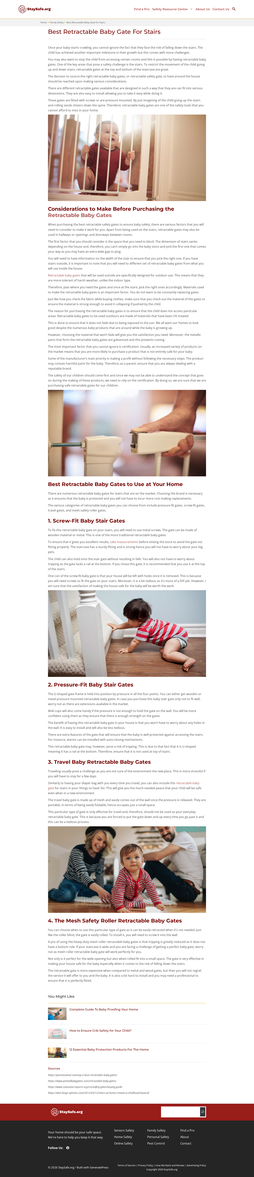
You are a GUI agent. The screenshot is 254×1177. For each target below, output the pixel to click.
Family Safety (57, 22)
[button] (235, 9)
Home (44, 22)
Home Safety (123, 1137)
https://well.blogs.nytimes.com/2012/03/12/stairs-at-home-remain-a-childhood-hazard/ (98, 1093)
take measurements (124, 542)
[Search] (202, 1111)
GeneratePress (99, 1167)
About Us (203, 9)
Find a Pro (141, 9)
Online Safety (123, 1143)
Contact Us (221, 9)
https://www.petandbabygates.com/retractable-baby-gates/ (82, 1081)
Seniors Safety (124, 1130)
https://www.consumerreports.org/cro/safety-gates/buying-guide (85, 1087)
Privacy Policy (145, 1165)
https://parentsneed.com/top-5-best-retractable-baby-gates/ (82, 1075)
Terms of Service (127, 1165)
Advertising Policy (196, 1165)
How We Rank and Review (169, 1165)
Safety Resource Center (170, 9)
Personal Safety (158, 1137)
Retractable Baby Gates (80, 215)
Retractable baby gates (64, 275)
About (184, 1137)
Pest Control (156, 1143)
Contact (185, 1143)
